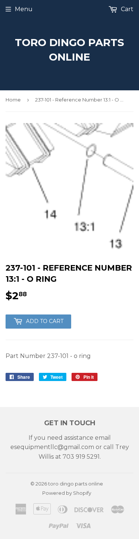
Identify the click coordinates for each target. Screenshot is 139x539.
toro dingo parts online (69, 49)
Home (13, 100)
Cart (126, 9)
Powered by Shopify (66, 493)
